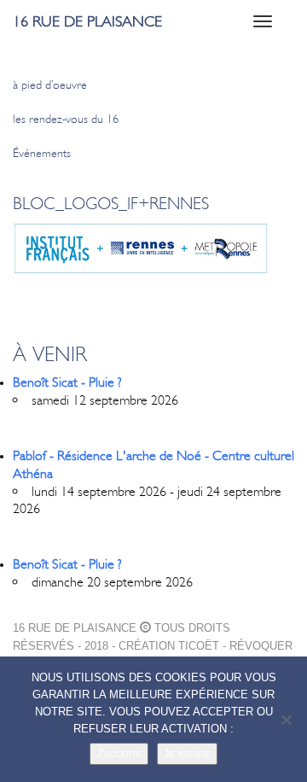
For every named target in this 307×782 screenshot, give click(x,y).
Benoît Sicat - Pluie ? (67, 382)
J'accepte (119, 753)
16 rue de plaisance (87, 21)
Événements (42, 153)
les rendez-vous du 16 (66, 119)
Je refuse (187, 753)
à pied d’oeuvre (50, 85)
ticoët (198, 645)
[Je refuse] (285, 719)
